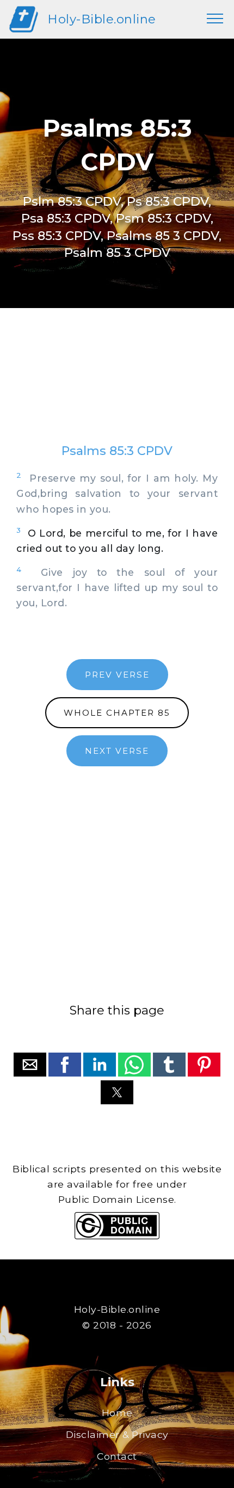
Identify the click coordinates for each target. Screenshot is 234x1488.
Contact (117, 1456)
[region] (117, 386)
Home (117, 1412)
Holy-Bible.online (101, 19)
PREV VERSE (117, 674)
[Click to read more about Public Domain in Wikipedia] (117, 1236)
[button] (30, 1065)
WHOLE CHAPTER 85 (117, 713)
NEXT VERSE (117, 751)
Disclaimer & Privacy (117, 1434)
